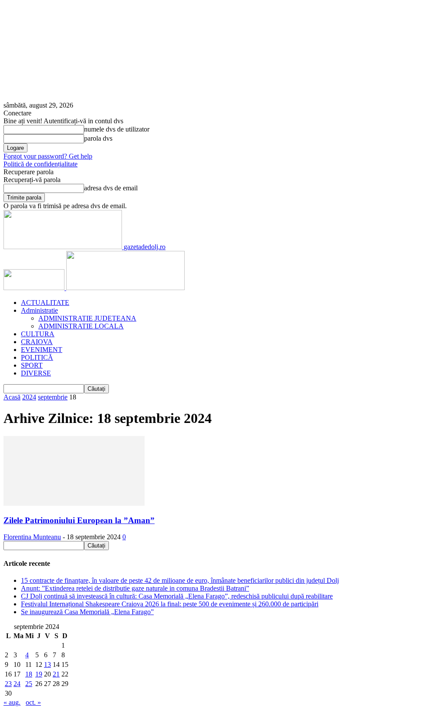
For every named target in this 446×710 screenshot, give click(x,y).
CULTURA (37, 334)
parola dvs (98, 138)
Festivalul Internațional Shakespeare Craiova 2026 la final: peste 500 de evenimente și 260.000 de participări (169, 604)
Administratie (39, 310)
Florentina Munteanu (32, 537)
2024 (29, 397)
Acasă (11, 397)
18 (28, 674)
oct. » (33, 702)
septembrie (53, 397)
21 (56, 674)
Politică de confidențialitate (40, 164)
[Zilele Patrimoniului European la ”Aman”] (74, 503)
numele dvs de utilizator (116, 129)
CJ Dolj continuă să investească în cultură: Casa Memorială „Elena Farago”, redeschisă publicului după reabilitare (177, 596)
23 (8, 683)
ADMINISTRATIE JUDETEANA (87, 318)
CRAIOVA (37, 341)
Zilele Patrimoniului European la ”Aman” (79, 520)
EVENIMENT (41, 349)
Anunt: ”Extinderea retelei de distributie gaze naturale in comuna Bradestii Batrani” (135, 588)
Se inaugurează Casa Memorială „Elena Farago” (87, 611)
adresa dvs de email (111, 188)
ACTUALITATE (45, 302)
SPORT (32, 365)
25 (28, 683)
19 (38, 674)
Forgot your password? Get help (47, 156)
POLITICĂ (37, 357)
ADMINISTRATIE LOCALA (81, 326)
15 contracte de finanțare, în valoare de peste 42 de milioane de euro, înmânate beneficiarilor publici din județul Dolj (180, 580)
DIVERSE (36, 373)
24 (17, 683)
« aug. (11, 702)
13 (47, 664)
